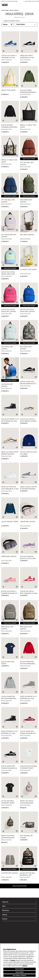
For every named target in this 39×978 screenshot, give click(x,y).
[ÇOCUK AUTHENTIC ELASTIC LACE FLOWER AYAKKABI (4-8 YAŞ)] (29, 543)
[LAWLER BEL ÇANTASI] (29, 508)
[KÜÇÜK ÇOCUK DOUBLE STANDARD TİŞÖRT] (29, 753)
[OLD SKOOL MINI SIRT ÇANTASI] (10, 221)
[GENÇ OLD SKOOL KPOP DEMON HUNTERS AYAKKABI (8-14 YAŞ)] (10, 439)
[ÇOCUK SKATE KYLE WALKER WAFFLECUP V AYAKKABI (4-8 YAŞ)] (29, 368)
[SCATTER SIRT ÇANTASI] (10, 857)
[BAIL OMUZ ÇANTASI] (29, 221)
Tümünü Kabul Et (19, 969)
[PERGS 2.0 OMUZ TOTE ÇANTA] (29, 112)
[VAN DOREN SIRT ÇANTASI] (29, 184)
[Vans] (5, 5)
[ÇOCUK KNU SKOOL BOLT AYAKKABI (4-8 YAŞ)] (29, 578)
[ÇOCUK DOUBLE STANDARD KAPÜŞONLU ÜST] (29, 77)
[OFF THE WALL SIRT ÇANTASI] (29, 146)
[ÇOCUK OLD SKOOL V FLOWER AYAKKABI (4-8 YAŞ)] (10, 578)
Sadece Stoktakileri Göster (12, 20)
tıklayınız (24, 966)
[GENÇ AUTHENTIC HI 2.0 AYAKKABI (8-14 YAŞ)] (29, 683)
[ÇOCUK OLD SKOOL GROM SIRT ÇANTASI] (10, 293)
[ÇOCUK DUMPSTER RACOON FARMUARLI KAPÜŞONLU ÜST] (29, 648)
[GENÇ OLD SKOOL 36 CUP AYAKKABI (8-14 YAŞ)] (10, 473)
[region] (19, 960)
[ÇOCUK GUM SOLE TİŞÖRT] (10, 648)
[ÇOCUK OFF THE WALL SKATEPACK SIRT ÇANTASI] (28, 857)
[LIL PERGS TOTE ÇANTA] (29, 256)
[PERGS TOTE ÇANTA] (10, 77)
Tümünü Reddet (19, 972)
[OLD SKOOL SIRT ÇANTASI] (10, 331)
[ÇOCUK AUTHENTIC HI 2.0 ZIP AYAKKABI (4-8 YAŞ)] (10, 406)
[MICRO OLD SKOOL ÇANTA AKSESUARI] (29, 787)
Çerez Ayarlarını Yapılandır (19, 975)
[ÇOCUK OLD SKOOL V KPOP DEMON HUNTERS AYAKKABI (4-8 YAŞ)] (29, 406)
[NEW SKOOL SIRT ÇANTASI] (10, 611)
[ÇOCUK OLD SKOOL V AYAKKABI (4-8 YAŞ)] (10, 42)
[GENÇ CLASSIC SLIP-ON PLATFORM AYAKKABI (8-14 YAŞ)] (29, 473)
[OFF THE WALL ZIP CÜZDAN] (29, 822)
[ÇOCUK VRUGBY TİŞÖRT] (10, 508)
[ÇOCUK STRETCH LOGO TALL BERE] (29, 439)
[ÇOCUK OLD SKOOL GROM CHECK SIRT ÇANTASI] (10, 256)
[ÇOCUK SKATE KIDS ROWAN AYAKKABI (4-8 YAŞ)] (29, 718)
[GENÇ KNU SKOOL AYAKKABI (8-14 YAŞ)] (29, 42)
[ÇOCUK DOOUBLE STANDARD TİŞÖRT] (10, 787)
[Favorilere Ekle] (17, 51)
